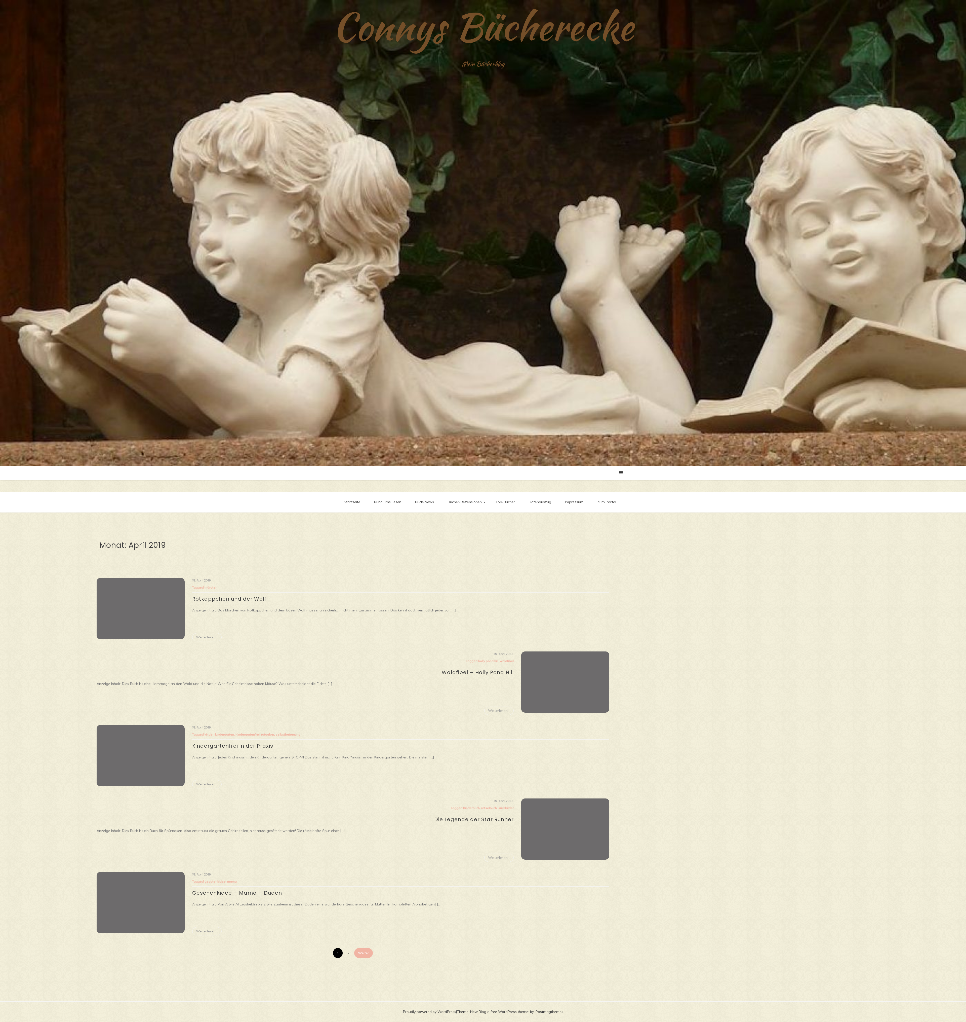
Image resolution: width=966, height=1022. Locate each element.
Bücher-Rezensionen (465, 502)
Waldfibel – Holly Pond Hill (478, 672)
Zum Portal (606, 502)
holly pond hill (488, 661)
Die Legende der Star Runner (474, 819)
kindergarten (224, 734)
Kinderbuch (471, 808)
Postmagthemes (549, 1011)
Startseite (352, 502)
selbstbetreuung (288, 734)
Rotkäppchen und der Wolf (229, 598)
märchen (211, 587)
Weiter (363, 953)
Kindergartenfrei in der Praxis (232, 745)
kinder (209, 734)
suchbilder (506, 808)
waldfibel (507, 661)
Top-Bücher (505, 502)
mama (232, 881)
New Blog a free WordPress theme (499, 1011)
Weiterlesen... (207, 637)
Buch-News (424, 502)
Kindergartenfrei (247, 734)
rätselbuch (489, 808)
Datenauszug (540, 502)
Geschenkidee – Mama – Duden (237, 892)
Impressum (574, 502)
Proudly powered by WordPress (429, 1011)
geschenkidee (215, 881)
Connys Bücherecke (483, 26)
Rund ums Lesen (387, 502)
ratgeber (267, 734)
